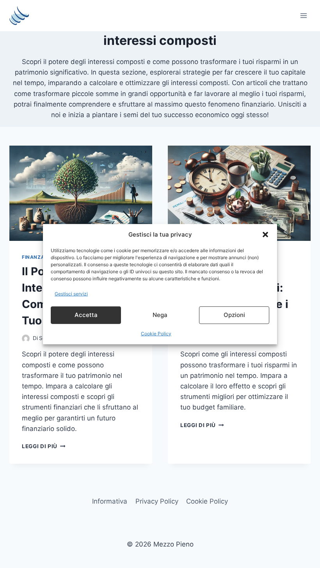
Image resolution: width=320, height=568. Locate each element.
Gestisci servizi (71, 293)
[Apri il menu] (303, 15)
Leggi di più (44, 446)
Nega (160, 315)
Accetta (86, 315)
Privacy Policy (156, 501)
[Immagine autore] (26, 338)
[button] (265, 234)
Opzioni (234, 315)
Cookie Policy (156, 334)
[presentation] (80, 193)
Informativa (109, 501)
